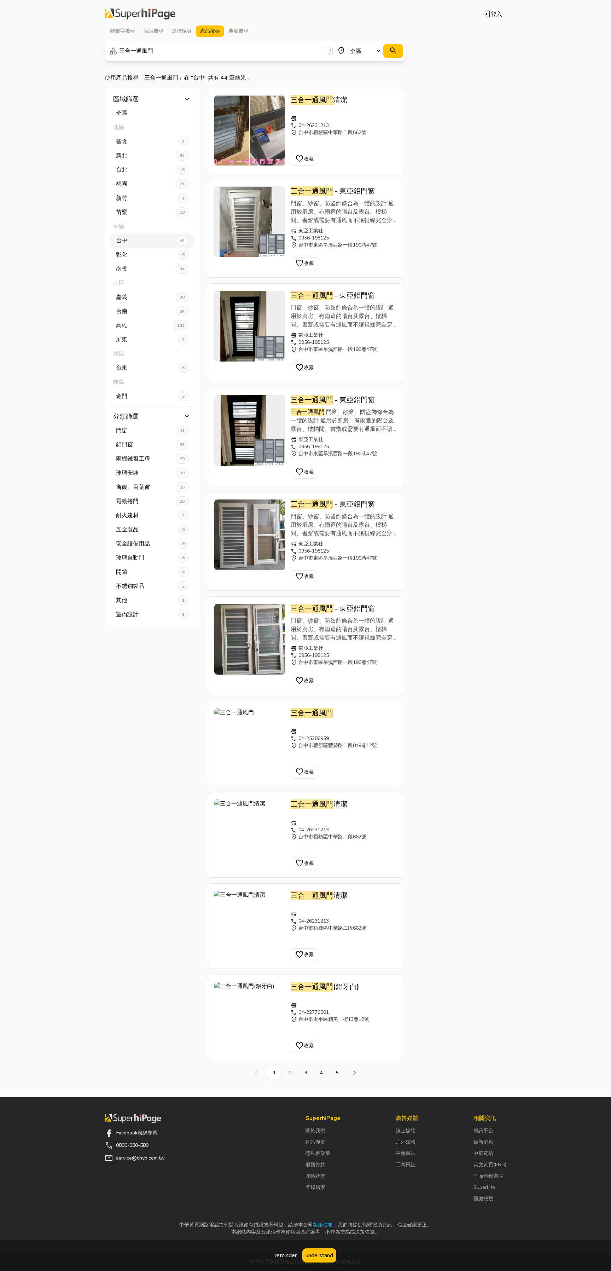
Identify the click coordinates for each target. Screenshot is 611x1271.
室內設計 (150, 614)
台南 (150, 311)
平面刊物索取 (488, 1176)
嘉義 (150, 297)
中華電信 (483, 1153)
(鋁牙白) (325, 987)
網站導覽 (315, 1142)
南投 (150, 269)
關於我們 (315, 1130)
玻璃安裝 (150, 473)
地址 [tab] (238, 31)
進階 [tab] (182, 31)
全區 (121, 113)
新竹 (150, 198)
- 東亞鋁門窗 (333, 191)
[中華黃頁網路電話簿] (140, 14)
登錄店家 (315, 1187)
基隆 (150, 141)
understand (319, 1255)
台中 (150, 240)
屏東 (150, 339)
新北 (150, 156)
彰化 (150, 255)
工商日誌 (405, 1164)
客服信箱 (323, 1224)
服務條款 (315, 1164)
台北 (150, 170)
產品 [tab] (210, 31)
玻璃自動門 (150, 558)
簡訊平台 (483, 1130)
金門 (150, 396)
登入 (492, 14)
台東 (150, 368)
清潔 (319, 100)
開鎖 (150, 572)
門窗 (150, 430)
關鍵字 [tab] (122, 31)
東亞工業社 (310, 230)
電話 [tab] (153, 31)
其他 (150, 600)
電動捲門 (150, 501)
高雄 (150, 325)
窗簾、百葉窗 (150, 487)
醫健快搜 (483, 1198)
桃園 (150, 184)
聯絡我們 (315, 1176)
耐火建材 (150, 515)
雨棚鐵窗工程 (150, 459)
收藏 (304, 159)
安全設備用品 (150, 544)
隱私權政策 (318, 1153)
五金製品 (150, 529)
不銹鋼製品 (150, 586)
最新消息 (483, 1142)
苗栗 (150, 212)
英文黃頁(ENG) (489, 1164)
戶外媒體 (405, 1142)
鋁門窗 (150, 445)
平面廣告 (405, 1153)
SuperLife (484, 1187)
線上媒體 (405, 1130)
